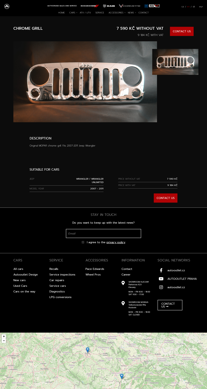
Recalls (53, 269)
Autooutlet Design (25, 274)
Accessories (116, 12)
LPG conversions (60, 297)
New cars (19, 280)
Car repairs (56, 280)
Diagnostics (57, 291)
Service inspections (62, 274)
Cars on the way (24, 291)
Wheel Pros (93, 274)
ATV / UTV (85, 12)
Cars (72, 12)
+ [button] (4, 336)
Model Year (37, 188)
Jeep (32, 179)
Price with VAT (126, 185)
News (131, 12)
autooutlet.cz (176, 270)
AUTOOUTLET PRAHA (182, 279)
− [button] (4, 340)
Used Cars (20, 286)
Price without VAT (129, 179)
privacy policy (115, 242)
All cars (18, 269)
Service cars (57, 286)
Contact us (182, 31)
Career (126, 274)
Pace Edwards (94, 269)
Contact (143, 12)
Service (99, 12)
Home (61, 12)
